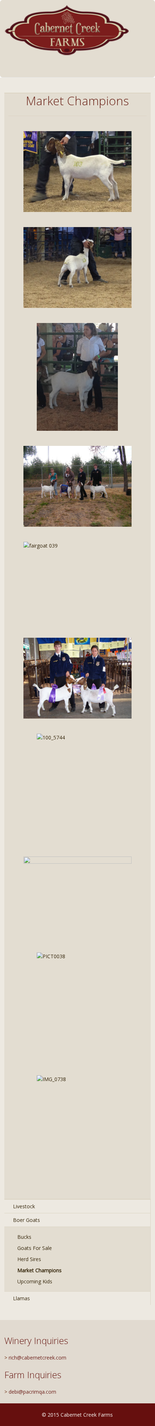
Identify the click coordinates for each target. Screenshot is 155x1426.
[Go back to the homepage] (67, 30)
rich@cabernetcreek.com (37, 1357)
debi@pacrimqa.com (32, 1391)
